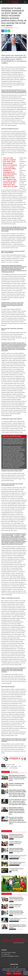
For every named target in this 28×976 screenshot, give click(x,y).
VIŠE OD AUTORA (14, 772)
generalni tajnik (14, 766)
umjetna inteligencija (14, 767)
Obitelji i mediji (4, 820)
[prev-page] (2, 827)
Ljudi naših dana (4, 811)
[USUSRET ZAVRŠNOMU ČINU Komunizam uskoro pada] (4, 785)
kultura (19, 766)
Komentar (3, 786)
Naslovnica (3, 5)
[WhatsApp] (9, 30)
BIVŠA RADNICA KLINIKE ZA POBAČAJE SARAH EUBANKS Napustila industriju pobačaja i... (17, 926)
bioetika (8, 766)
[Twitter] (5, 30)
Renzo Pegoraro (5, 767)
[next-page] (4, 827)
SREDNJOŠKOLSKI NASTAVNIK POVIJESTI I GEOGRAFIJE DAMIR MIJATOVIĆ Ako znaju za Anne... (16, 850)
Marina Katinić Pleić (8, 27)
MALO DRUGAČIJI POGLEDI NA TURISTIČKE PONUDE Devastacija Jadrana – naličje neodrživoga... (16, 836)
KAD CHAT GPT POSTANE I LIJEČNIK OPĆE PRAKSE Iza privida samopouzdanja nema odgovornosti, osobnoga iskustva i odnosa (18, 820)
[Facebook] (2, 30)
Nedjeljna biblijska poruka (14, 865)
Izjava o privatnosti (17, 973)
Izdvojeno (3, 778)
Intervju (3, 793)
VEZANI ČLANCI (5, 772)
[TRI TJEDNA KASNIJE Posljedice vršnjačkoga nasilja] (4, 870)
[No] (26, 971)
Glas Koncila (9, 5)
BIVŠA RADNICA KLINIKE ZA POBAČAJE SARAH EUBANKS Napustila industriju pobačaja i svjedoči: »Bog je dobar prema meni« (17, 811)
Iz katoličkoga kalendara (4, 803)
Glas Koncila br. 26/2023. (10, 764)
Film (10, 871)
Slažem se (9, 973)
